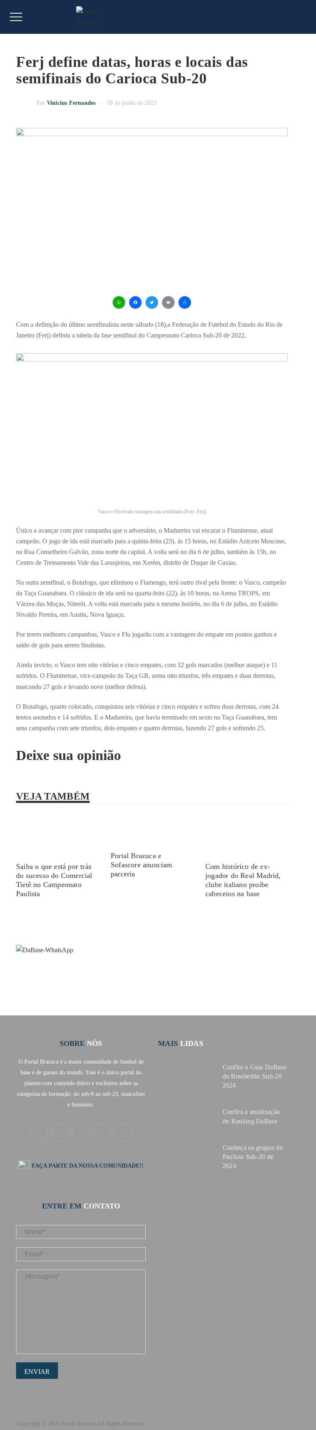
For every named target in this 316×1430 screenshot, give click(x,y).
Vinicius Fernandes (71, 103)
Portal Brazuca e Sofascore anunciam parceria (141, 865)
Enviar (37, 1371)
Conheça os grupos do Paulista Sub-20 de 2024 (253, 1156)
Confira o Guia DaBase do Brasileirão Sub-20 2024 (254, 1076)
